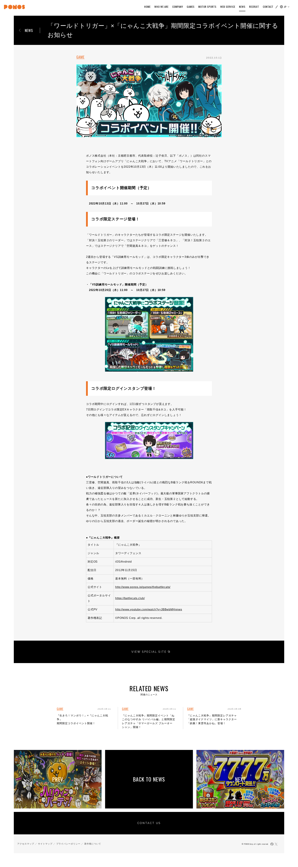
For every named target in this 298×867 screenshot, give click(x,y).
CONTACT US (149, 823)
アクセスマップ (25, 843)
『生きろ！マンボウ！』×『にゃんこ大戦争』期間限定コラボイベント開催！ (82, 719)
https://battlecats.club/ (130, 598)
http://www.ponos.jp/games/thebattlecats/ (142, 587)
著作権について (92, 843)
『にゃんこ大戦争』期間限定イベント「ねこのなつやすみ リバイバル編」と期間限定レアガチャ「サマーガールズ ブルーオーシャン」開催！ (148, 721)
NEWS (29, 30)
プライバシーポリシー (68, 843)
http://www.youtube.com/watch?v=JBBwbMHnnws (148, 609)
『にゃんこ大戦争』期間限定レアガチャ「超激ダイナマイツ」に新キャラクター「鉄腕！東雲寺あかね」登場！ (212, 719)
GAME (80, 57)
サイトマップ (45, 843)
